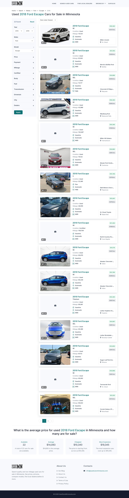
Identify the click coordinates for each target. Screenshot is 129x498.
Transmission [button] (19, 89)
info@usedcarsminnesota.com (97, 471)
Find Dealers (85, 3)
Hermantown (106, 140)
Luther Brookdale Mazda (108, 335)
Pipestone (105, 190)
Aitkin (103, 263)
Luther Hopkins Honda (107, 311)
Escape (41, 10)
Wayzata (104, 91)
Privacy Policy (63, 484)
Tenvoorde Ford (105, 384)
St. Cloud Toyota (105, 212)
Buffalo (104, 67)
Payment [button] (17, 62)
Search (21, 10)
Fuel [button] (15, 84)
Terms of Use (63, 480)
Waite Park (105, 214)
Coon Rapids (106, 239)
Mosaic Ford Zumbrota (107, 163)
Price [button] (16, 57)
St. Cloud (105, 42)
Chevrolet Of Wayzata (107, 89)
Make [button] (16, 37)
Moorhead (105, 411)
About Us (61, 474)
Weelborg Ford (105, 114)
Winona (104, 362)
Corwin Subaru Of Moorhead (109, 409)
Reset (32, 22)
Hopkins (104, 313)
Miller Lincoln (104, 40)
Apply (18, 112)
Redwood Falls (106, 116)
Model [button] (16, 47)
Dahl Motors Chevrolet (107, 187)
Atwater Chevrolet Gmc (108, 261)
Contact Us (62, 477)
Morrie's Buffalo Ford (107, 64)
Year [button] (15, 27)
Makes (28, 10)
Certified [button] (17, 73)
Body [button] (16, 78)
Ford (34, 10)
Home (54, 3)
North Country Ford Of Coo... (109, 237)
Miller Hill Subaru (106, 138)
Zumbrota (105, 165)
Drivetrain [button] (17, 95)
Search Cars (67, 3)
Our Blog (111, 3)
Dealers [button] (17, 105)
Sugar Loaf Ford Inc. (106, 360)
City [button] (15, 100)
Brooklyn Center (107, 337)
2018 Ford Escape (81, 26)
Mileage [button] (17, 68)
